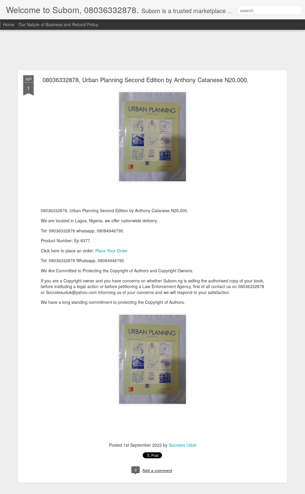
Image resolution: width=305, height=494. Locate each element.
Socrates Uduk (182, 445)
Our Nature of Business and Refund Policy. (58, 24)
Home (8, 24)
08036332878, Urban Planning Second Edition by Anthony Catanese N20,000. (146, 79)
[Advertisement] (152, 50)
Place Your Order (111, 251)
